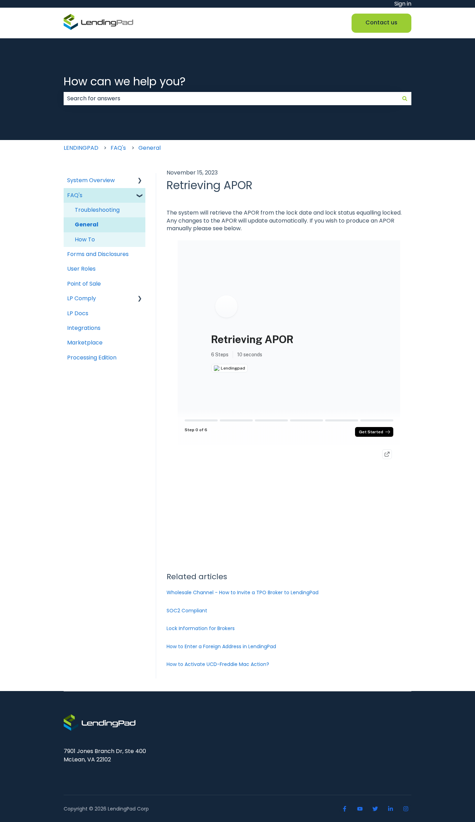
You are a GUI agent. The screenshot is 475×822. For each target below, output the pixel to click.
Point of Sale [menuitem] (84, 284)
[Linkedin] (390, 808)
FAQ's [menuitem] (74, 195)
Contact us (381, 22)
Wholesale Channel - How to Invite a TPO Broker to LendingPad (243, 592)
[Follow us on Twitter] (375, 808)
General (149, 148)
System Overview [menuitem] (91, 180)
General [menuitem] (86, 224)
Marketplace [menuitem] (85, 343)
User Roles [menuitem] (81, 269)
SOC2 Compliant (187, 610)
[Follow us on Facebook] (344, 808)
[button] (139, 181)
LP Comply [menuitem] (81, 298)
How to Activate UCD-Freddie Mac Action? (218, 664)
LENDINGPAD (81, 148)
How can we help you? (125, 81)
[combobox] (231, 98)
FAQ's (118, 148)
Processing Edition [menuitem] (91, 358)
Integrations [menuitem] (83, 328)
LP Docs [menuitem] (77, 313)
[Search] (404, 98)
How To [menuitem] (85, 239)
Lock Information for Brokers (201, 628)
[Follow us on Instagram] (405, 808)
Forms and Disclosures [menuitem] (98, 254)
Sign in (402, 4)
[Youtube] (359, 808)
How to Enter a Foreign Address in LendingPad (221, 646)
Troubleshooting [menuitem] (97, 210)
